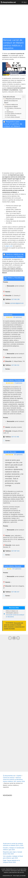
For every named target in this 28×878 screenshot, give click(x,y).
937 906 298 (15, 299)
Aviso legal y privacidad (19, 875)
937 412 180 (15, 436)
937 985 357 (15, 592)
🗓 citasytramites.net (8, 2)
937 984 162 (15, 365)
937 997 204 (15, 551)
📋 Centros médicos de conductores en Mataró (11, 105)
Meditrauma (10, 112)
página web (9, 246)
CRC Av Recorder (11, 115)
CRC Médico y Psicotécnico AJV (14, 109)
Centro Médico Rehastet (13, 117)
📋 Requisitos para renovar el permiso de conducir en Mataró (12, 100)
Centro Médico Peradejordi (14, 113)
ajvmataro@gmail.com (17, 303)
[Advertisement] (14, 23)
